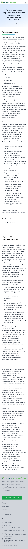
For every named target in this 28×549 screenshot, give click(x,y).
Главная (9, 23)
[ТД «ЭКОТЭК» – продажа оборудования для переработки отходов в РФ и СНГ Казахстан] (8, 2)
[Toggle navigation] (25, 2)
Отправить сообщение (12, 498)
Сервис (4, 512)
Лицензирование (6, 514)
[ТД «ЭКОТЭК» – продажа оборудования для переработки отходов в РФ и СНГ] (14, 478)
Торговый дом (5, 506)
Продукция (4, 509)
